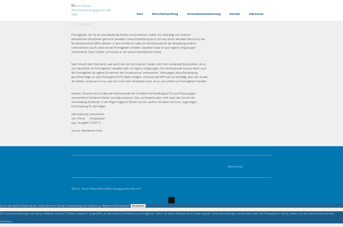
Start (139, 14)
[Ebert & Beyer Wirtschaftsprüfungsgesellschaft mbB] (93, 14)
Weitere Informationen (116, 205)
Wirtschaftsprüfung (165, 14)
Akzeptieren (138, 205)
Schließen (6, 221)
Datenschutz (235, 166)
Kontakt (235, 14)
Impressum (256, 14)
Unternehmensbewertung (204, 14)
